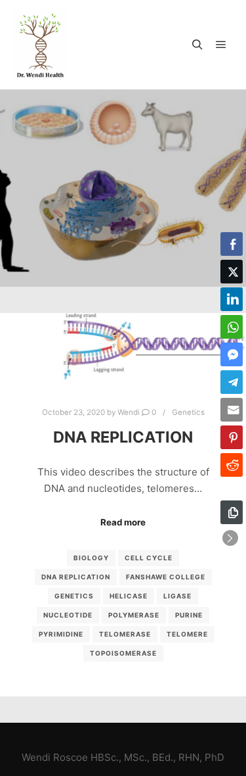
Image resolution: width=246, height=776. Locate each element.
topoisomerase (123, 653)
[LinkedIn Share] (231, 299)
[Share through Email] (231, 410)
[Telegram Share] (231, 382)
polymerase (133, 615)
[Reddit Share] (231, 465)
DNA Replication (123, 437)
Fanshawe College (165, 577)
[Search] (197, 44)
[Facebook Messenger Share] (231, 354)
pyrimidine (61, 634)
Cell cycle (149, 558)
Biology (91, 558)
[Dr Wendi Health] (40, 44)
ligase (177, 596)
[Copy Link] (231, 512)
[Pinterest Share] (231, 437)
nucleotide (67, 615)
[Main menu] (221, 44)
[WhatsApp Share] (231, 327)
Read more (123, 522)
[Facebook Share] (231, 244)
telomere (187, 634)
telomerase (125, 634)
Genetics (188, 412)
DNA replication (75, 577)
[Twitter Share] (231, 271)
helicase (129, 596)
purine (189, 615)
